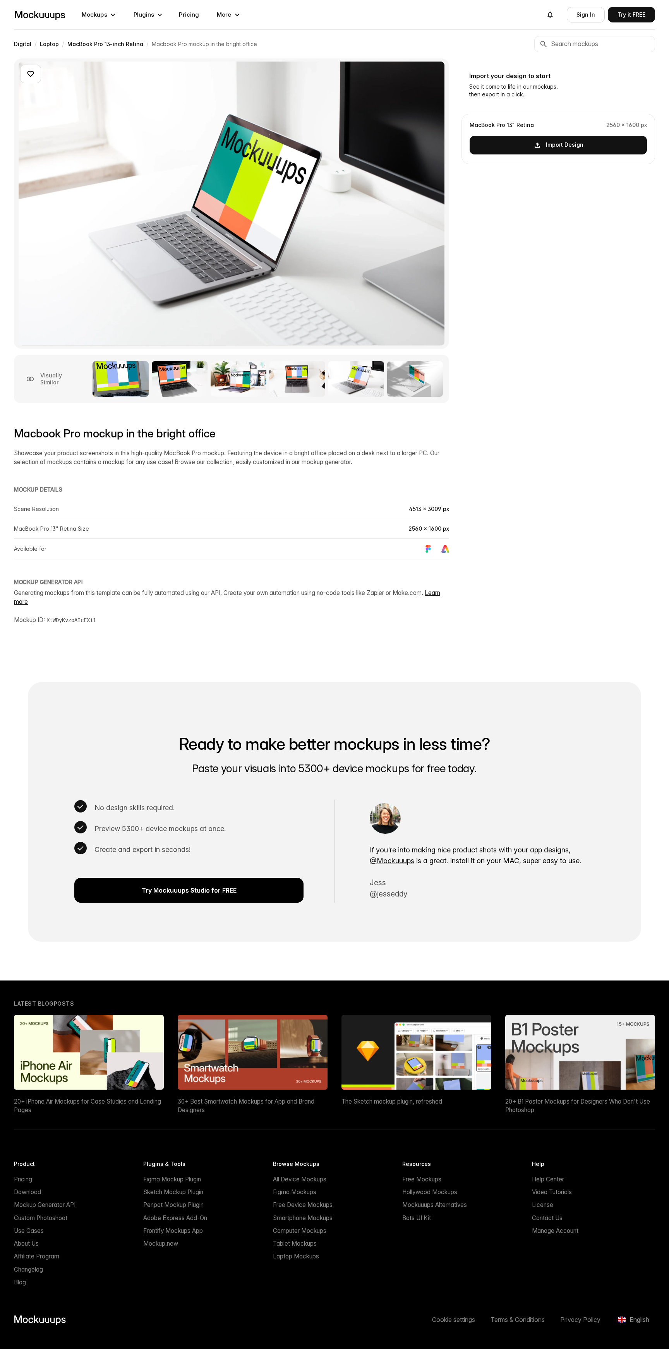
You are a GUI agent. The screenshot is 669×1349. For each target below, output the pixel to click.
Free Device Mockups (303, 1204)
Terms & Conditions (518, 1319)
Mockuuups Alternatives (434, 1204)
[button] (99, 15)
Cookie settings (453, 1319)
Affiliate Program (36, 1256)
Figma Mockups (294, 1192)
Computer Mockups (299, 1230)
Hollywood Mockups (429, 1192)
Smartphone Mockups (303, 1218)
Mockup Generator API (44, 1204)
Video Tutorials (552, 1192)
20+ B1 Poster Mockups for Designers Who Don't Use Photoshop (577, 1105)
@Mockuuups (392, 861)
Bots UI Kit (416, 1218)
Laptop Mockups (296, 1256)
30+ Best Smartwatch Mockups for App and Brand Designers (246, 1105)
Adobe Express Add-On (175, 1218)
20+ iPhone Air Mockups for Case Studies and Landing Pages (87, 1105)
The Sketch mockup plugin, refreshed (391, 1101)
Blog (20, 1282)
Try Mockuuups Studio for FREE (189, 890)
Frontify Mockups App (173, 1230)
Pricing (189, 14)
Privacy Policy (580, 1319)
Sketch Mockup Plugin (173, 1192)
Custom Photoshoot (40, 1218)
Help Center (548, 1179)
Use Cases (29, 1230)
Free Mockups (421, 1179)
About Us (26, 1243)
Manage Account (555, 1230)
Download (27, 1192)
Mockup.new (160, 1243)
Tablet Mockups (295, 1243)
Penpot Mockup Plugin (173, 1204)
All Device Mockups (299, 1179)
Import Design (564, 144)
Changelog (28, 1269)
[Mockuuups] (40, 14)
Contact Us (547, 1218)
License (542, 1204)
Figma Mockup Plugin (172, 1179)
